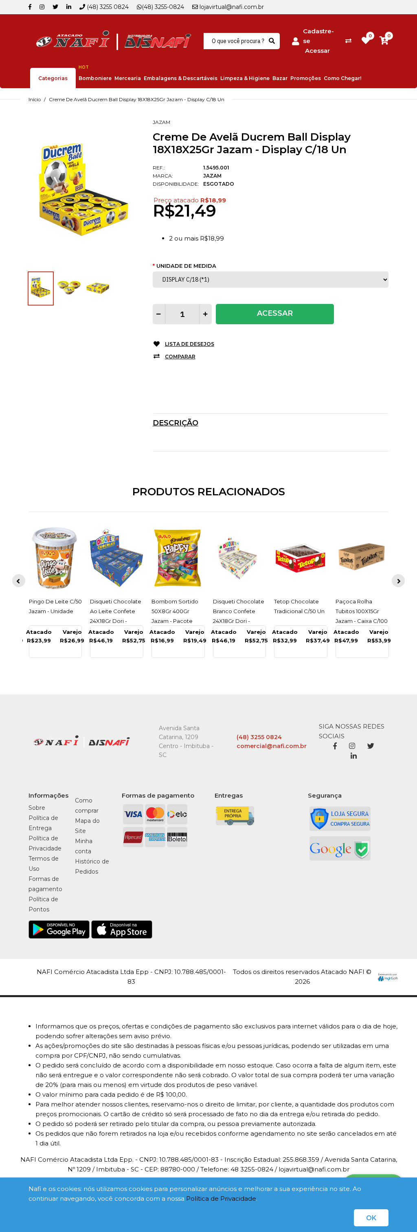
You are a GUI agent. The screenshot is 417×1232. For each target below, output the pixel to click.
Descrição (175, 423)
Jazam (161, 122)
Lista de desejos (189, 344)
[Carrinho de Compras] (384, 41)
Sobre (37, 807)
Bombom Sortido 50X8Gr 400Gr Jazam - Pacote (174, 611)
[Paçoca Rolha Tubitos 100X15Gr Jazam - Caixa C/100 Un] (362, 558)
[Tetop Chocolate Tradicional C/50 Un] (300, 558)
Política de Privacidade (221, 1198)
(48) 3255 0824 (107, 7)
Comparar (180, 357)
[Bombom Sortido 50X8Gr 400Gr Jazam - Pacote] (178, 558)
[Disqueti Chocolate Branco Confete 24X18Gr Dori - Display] (239, 558)
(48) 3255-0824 (163, 7)
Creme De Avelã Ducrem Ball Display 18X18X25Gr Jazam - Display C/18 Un (136, 99)
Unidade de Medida (186, 265)
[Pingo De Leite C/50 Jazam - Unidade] (55, 558)
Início (35, 99)
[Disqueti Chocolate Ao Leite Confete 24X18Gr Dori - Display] (116, 558)
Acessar (317, 50)
